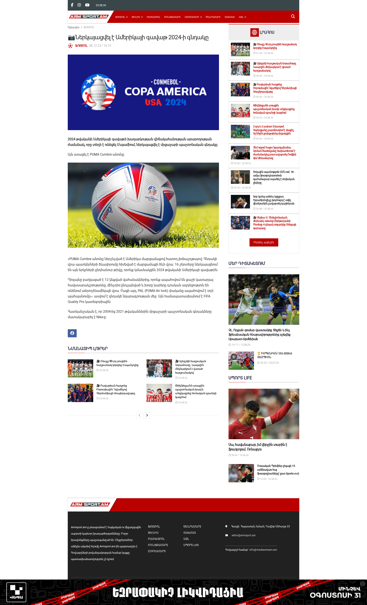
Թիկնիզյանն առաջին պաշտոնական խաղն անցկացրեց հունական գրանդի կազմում (274, 109)
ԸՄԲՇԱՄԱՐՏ (192, 17)
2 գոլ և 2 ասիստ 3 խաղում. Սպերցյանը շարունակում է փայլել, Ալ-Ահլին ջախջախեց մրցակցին (273, 130)
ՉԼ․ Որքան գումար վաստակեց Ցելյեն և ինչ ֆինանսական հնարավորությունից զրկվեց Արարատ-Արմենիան (260, 334)
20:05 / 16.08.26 (239, 455)
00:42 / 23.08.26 (264, 76)
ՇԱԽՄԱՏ (230, 17)
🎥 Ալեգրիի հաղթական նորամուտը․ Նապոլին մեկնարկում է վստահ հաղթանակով (275, 67)
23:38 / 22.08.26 (242, 163)
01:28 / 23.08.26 (264, 53)
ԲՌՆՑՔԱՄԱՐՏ (172, 17)
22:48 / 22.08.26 (264, 208)
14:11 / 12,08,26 (240, 344)
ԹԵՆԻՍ (136, 17)
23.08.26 (103, 370)
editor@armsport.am (244, 535)
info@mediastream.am (263, 549)
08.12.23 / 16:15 (100, 45)
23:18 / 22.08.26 (242, 187)
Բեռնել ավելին (264, 242)
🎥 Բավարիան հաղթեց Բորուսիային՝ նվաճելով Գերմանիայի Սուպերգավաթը (115, 389)
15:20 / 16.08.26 (268, 479)
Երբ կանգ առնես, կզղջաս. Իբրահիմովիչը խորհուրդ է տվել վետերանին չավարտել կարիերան (274, 200)
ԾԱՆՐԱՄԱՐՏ (213, 17)
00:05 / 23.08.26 (264, 138)
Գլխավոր (73, 27)
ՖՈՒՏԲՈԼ (120, 17)
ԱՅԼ (241, 17)
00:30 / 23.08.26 (264, 97)
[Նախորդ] (139, 415)
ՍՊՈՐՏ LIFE (191, 545)
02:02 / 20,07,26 (269, 362)
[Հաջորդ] (147, 415)
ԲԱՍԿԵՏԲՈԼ (153, 17)
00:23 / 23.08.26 (264, 117)
